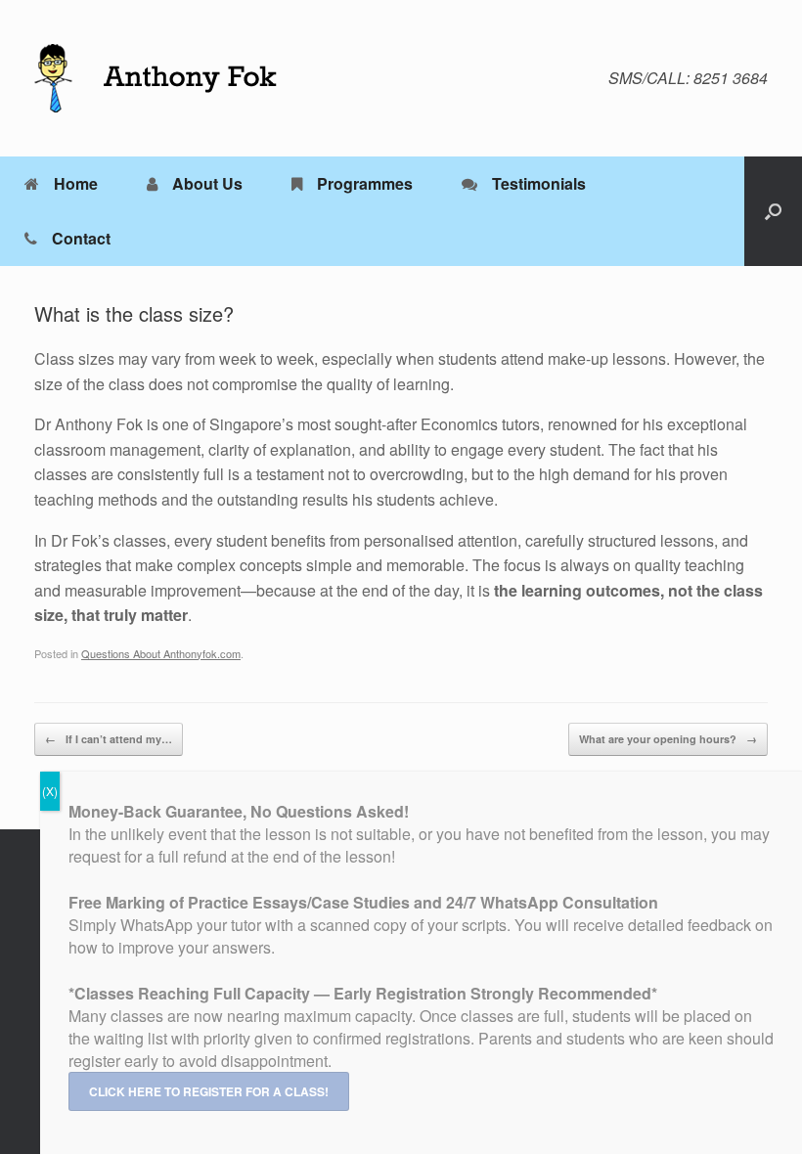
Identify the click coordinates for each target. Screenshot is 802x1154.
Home (76, 183)
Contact (81, 238)
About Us (207, 183)
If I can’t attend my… (108, 739)
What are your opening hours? (668, 739)
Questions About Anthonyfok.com (161, 653)
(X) (50, 790)
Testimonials (539, 183)
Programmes (365, 183)
